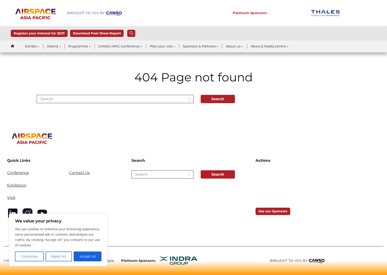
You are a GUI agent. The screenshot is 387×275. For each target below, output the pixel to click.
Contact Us (79, 173)
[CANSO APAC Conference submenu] (141, 46)
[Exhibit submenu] (39, 46)
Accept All (88, 256)
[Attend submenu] (60, 46)
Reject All (58, 256)
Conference (18, 173)
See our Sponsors (272, 211)
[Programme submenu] (90, 46)
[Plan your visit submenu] (174, 46)
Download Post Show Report (97, 33)
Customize (29, 256)
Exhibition (16, 185)
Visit (11, 197)
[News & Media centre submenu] (287, 46)
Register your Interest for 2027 (39, 33)
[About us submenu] (242, 46)
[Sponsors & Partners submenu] (218, 46)
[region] (58, 240)
